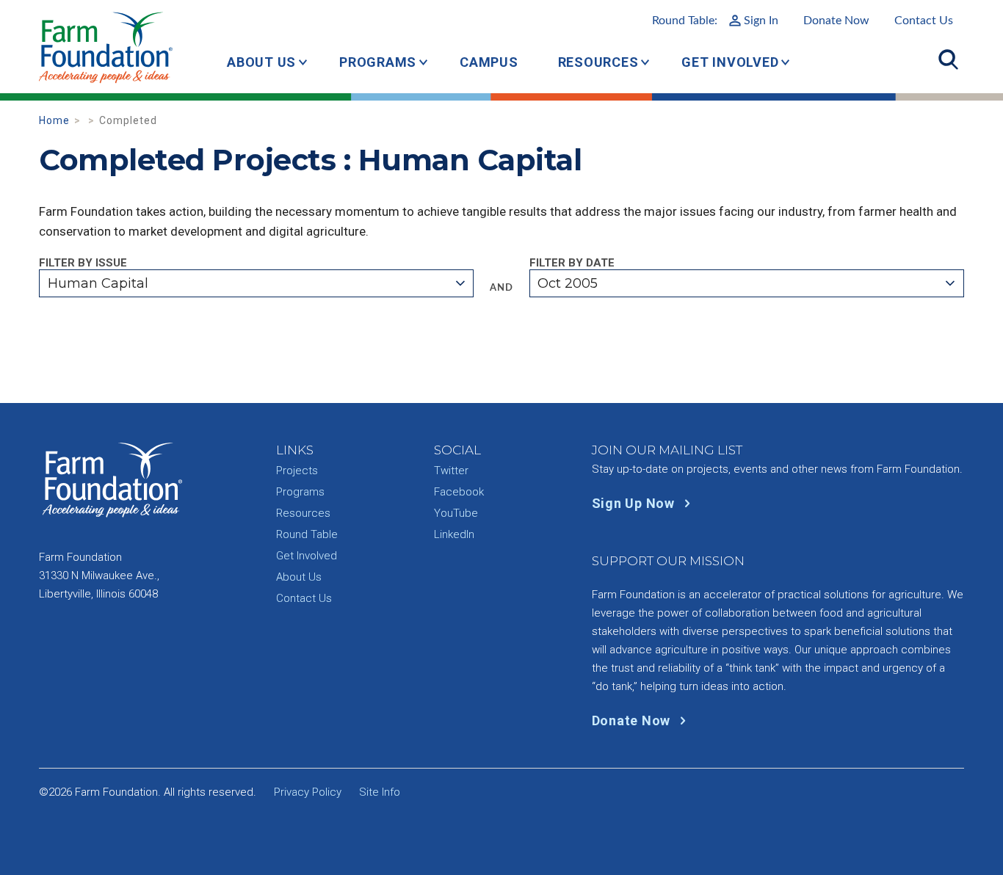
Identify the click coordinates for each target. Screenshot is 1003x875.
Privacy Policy (307, 792)
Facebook (459, 491)
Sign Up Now (635, 503)
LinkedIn (454, 534)
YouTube (456, 513)
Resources (598, 62)
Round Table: (715, 20)
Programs (377, 62)
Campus (489, 62)
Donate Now (836, 20)
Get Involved (729, 62)
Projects (297, 470)
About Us (261, 62)
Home (54, 120)
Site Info (379, 792)
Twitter (451, 470)
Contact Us (923, 20)
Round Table (307, 534)
